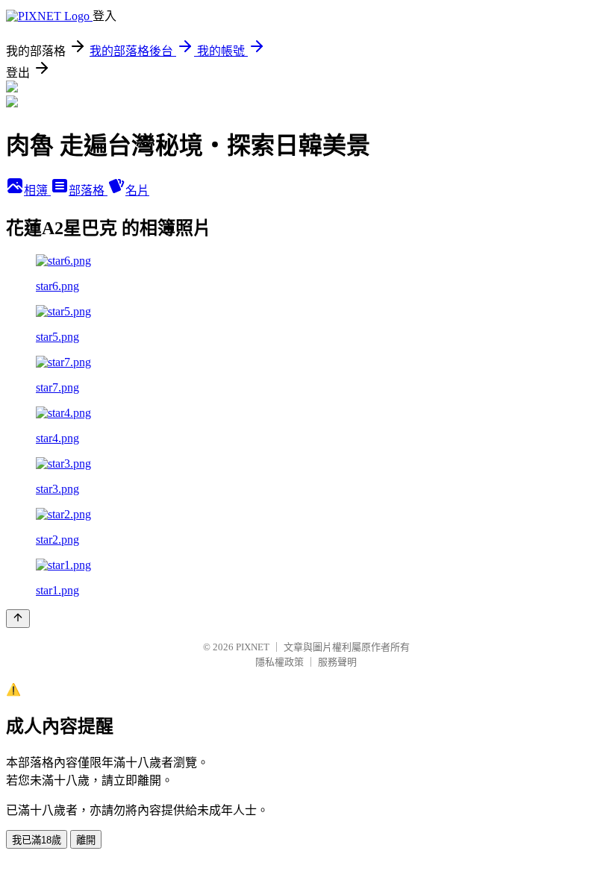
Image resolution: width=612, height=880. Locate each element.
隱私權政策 (279, 661)
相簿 (37, 190)
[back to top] (18, 618)
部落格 (88, 190)
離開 (86, 840)
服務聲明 (337, 661)
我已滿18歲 (36, 840)
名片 (137, 190)
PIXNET (252, 647)
